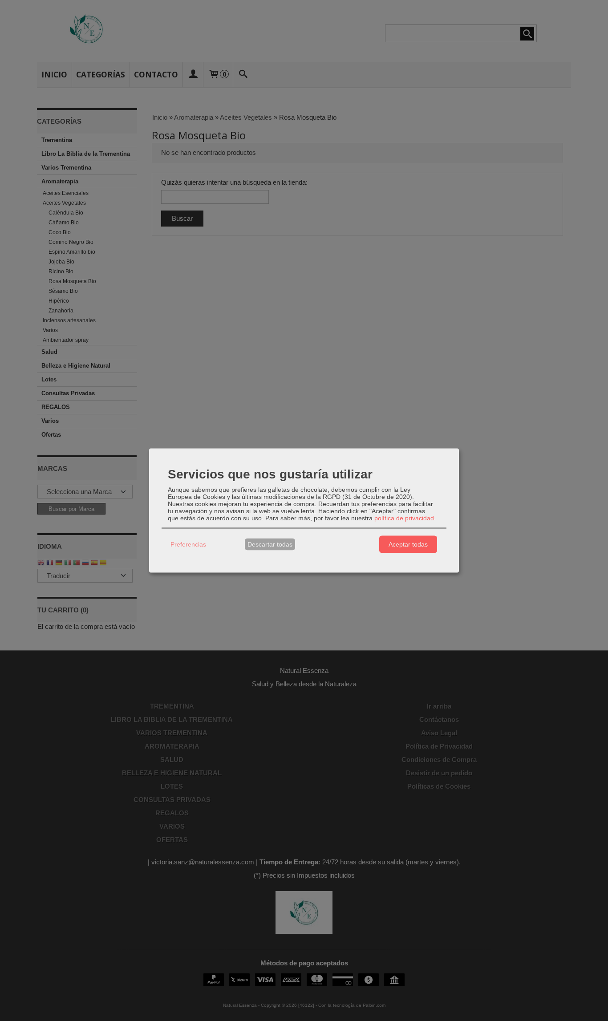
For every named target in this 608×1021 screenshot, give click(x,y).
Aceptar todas (408, 544)
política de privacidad (404, 517)
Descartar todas (269, 544)
